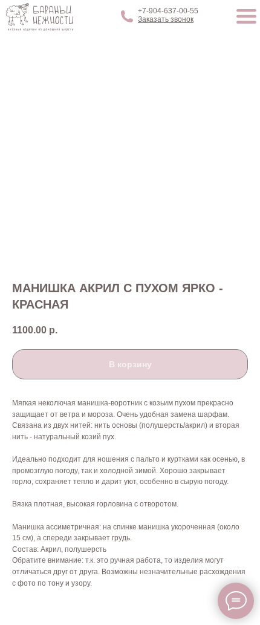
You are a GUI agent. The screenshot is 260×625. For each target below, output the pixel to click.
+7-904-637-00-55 (168, 11)
